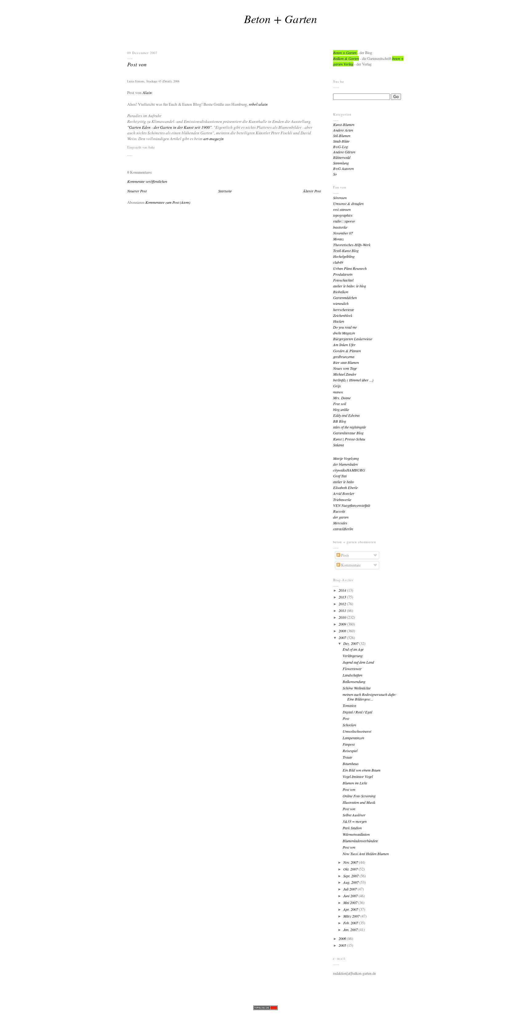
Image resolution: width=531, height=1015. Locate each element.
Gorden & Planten (347, 350)
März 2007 (351, 916)
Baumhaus (351, 763)
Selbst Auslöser (354, 814)
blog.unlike (341, 409)
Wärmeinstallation (356, 834)
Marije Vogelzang (346, 458)
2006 (343, 938)
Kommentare (350, 565)
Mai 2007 (350, 902)
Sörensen (340, 197)
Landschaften (352, 675)
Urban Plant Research (350, 268)
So (335, 174)
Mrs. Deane (342, 397)
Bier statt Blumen (346, 362)
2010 (343, 617)
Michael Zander (344, 374)
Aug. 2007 (351, 882)
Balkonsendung (354, 681)
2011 (343, 610)
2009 (343, 624)
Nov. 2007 (351, 862)
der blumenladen (345, 464)
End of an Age (353, 649)
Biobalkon (340, 291)
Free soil (339, 403)
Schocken (349, 724)
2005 (343, 945)
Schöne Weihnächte (357, 687)
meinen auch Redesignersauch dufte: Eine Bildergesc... (369, 696)
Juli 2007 (350, 889)
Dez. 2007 (351, 643)
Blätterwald (341, 157)
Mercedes (340, 522)
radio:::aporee (344, 221)
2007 (343, 637)
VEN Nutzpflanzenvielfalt (351, 505)
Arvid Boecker (343, 493)
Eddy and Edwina (346, 415)
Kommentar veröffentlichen (147, 181)
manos (338, 391)
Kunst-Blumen (343, 124)
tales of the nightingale (349, 427)
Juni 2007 (351, 895)
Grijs (337, 385)
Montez (338, 238)
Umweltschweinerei (357, 731)
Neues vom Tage (345, 368)
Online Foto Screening (359, 795)
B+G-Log (340, 146)
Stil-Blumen (341, 135)
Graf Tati (340, 475)
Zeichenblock (342, 315)
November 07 (343, 233)
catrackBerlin (343, 528)
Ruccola (339, 511)
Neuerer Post (137, 190)
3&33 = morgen (355, 821)
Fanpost (349, 744)
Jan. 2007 (351, 929)
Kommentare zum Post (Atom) (167, 202)
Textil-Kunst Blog (346, 250)
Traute (347, 757)
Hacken (338, 321)
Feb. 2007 (351, 922)
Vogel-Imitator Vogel (358, 776)
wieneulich (340, 303)
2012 (343, 603)
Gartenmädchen (345, 297)
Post (346, 718)
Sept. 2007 (351, 875)
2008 (343, 630)
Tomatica (349, 705)
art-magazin (213, 138)
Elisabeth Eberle (345, 487)
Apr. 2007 (351, 909)
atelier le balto (343, 481)
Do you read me (345, 327)
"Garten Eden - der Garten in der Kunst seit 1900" (169, 127)
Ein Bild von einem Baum (361, 770)
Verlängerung (353, 655)
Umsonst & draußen (348, 203)
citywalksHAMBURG (349, 470)
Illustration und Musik (359, 802)
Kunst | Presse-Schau (349, 438)
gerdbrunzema (343, 356)
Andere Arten (343, 130)
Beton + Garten (280, 18)
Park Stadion (352, 827)
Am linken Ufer (344, 344)
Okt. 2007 (351, 869)
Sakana (338, 444)
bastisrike (340, 227)
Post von (137, 64)
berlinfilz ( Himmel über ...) (353, 379)
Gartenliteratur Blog (348, 432)
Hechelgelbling (344, 256)
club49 (338, 262)
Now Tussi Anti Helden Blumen (366, 853)
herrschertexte (343, 309)
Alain (147, 92)
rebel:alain (258, 104)
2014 (343, 590)
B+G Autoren (343, 168)
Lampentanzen (353, 737)
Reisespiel (350, 750)
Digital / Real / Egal (357, 711)
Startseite (225, 190)
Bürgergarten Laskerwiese (352, 338)
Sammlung (341, 162)
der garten (340, 517)
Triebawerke (342, 499)
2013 (343, 596)
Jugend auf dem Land (358, 662)
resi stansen (342, 209)
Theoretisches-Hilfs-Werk (351, 244)
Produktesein (342, 274)
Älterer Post (312, 190)
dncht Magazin (344, 332)
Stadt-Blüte (341, 141)
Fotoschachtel (343, 280)
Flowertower (352, 668)
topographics (342, 215)
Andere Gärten (344, 151)
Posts (344, 555)
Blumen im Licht (355, 782)
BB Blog (339, 421)
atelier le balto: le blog (349, 285)
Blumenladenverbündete (360, 840)
